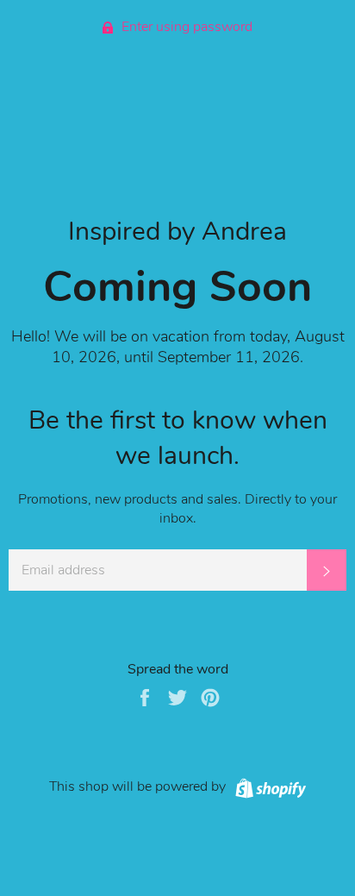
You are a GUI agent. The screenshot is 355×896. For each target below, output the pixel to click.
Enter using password (185, 26)
